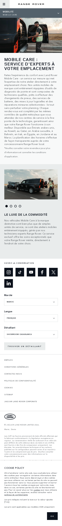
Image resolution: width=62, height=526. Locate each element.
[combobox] (31, 302)
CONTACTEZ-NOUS (13, 374)
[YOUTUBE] (31, 272)
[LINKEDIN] (8, 283)
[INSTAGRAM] (8, 272)
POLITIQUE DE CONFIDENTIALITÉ (20, 380)
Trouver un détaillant (25, 346)
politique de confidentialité (16, 495)
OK (52, 516)
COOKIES (8, 387)
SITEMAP (8, 394)
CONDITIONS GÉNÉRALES (16, 367)
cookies (37, 490)
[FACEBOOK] (42, 272)
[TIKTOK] (20, 272)
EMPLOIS (8, 360)
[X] (53, 272)
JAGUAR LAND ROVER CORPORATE (20, 401)
